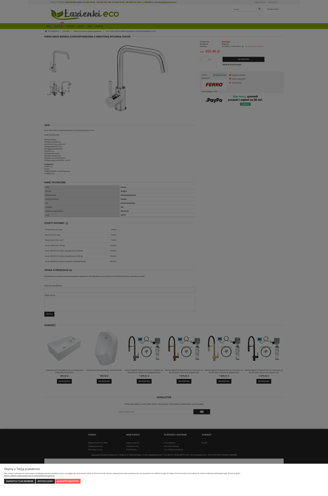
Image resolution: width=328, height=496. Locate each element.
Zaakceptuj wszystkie (68, 481)
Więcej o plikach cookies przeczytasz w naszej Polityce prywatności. (29, 475)
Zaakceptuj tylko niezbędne (19, 481)
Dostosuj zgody (45, 481)
